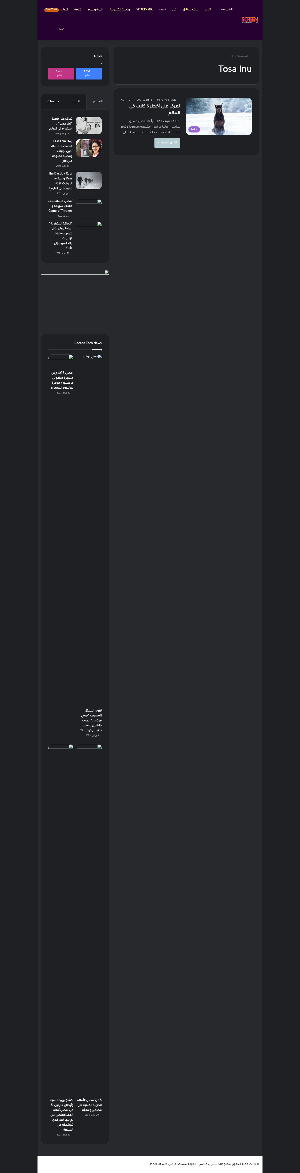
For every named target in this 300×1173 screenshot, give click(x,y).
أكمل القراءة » (167, 142)
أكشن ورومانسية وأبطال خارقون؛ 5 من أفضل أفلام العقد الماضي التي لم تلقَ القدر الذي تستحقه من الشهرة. (61, 1115)
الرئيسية (226, 9)
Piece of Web (159, 1164)
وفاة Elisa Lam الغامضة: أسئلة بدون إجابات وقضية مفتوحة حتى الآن (61, 151)
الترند (208, 9)
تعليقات (53, 101)
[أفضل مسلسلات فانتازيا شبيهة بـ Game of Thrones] (89, 208)
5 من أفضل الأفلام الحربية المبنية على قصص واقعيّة (89, 1105)
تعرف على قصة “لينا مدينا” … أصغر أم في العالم (60, 124)
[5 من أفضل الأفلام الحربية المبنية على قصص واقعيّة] (89, 920)
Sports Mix (144, 9)
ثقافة (78, 9)
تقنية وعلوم (95, 9)
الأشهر (98, 101)
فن (174, 9)
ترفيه (162, 9)
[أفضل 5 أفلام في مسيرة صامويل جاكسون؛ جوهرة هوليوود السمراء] (60, 362)
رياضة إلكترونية (120, 9)
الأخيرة (75, 101)
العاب (57, 9)
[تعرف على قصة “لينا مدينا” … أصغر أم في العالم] (89, 125)
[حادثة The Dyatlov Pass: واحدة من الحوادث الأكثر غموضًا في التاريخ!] (89, 180)
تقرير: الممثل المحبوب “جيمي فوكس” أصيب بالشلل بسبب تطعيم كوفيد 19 (91, 720)
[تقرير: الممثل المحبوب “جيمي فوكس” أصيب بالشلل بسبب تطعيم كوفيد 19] (89, 530)
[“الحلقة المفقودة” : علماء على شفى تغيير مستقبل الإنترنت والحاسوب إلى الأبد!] (89, 230)
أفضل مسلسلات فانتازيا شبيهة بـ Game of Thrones (60, 206)
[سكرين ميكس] (249, 20)
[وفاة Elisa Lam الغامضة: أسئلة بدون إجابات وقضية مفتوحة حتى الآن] (89, 148)
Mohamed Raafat (167, 100)
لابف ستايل (190, 9)
